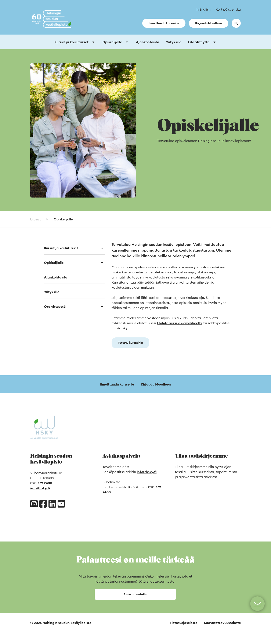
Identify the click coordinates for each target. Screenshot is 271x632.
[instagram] (34, 503)
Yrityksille (173, 42)
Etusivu (35, 219)
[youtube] (61, 503)
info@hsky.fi (40, 488)
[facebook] (43, 503)
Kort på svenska (228, 9)
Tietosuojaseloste (183, 623)
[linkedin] (52, 503)
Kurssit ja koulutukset (71, 42)
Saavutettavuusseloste (222, 623)
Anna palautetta (135, 594)
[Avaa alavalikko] (93, 42)
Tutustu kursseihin (130, 343)
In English (203, 9)
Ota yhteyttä (199, 42)
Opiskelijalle (112, 42)
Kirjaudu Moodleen (208, 23)
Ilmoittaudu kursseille (164, 23)
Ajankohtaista (147, 42)
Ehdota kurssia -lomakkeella (179, 323)
